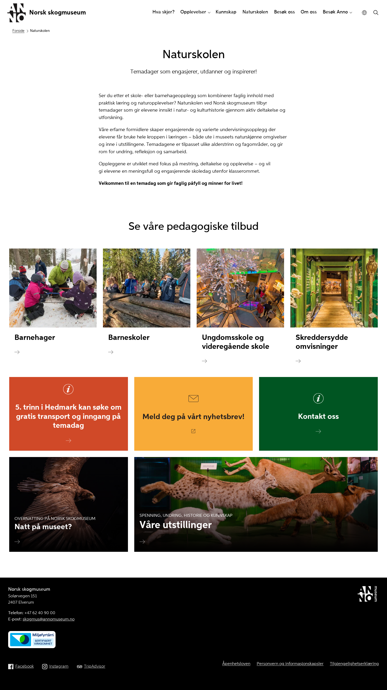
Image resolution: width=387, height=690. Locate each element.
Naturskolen (255, 12)
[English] (364, 13)
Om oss (309, 12)
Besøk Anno (335, 12)
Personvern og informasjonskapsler (290, 664)
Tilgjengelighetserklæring (354, 664)
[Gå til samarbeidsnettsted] (368, 595)
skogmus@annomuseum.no (49, 619)
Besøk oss (284, 12)
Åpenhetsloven (236, 664)
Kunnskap (226, 12)
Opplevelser (193, 12)
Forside (18, 31)
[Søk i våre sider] (376, 13)
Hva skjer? (163, 12)
